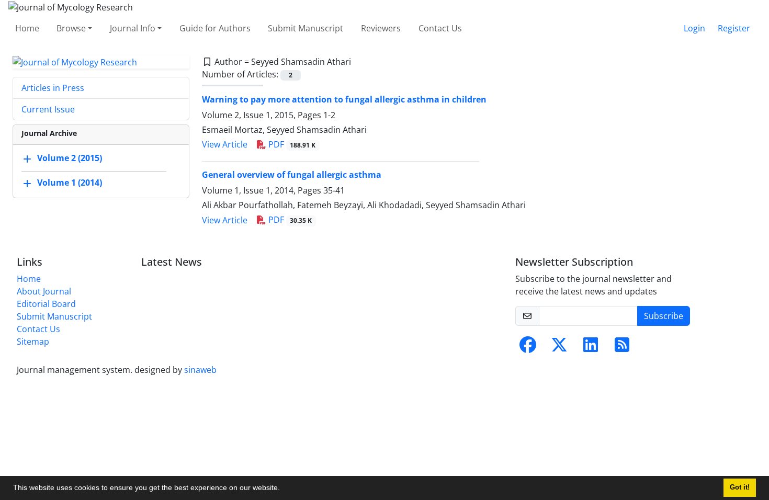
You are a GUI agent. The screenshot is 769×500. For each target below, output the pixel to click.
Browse (71, 28)
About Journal (44, 291)
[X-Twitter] (559, 348)
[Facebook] (527, 348)
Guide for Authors (215, 28)
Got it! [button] (740, 487)
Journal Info (132, 28)
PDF (291, 144)
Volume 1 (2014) (69, 183)
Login (694, 28)
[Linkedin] (590, 348)
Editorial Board (46, 304)
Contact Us (440, 28)
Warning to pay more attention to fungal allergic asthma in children (344, 99)
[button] (283, 489)
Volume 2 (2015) (69, 158)
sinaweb (200, 370)
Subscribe (663, 316)
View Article (224, 144)
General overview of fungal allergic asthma (291, 174)
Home (27, 28)
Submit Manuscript (305, 28)
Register (734, 28)
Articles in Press (52, 88)
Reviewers (381, 28)
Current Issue (48, 109)
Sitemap (33, 341)
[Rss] (622, 348)
